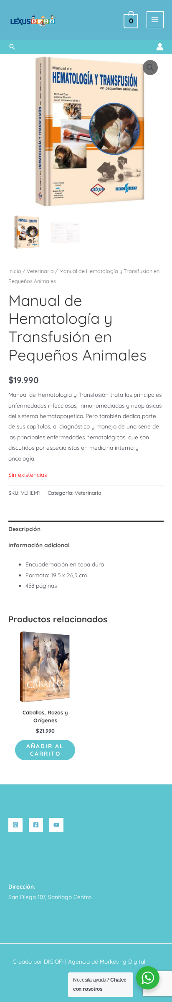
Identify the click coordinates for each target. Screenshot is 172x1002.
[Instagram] (15, 825)
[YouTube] (56, 825)
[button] (12, 46)
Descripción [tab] (24, 528)
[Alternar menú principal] (155, 19)
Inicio (14, 271)
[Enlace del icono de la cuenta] (160, 46)
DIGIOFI (53, 961)
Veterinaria (40, 271)
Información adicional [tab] (39, 545)
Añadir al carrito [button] (45, 749)
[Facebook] (36, 825)
